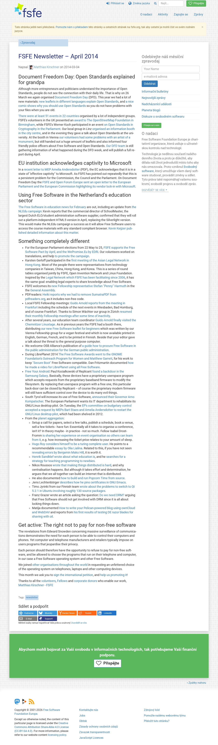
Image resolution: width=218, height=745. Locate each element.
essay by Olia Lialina (68, 448)
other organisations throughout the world (60, 564)
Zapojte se (181, 14)
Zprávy (198, 14)
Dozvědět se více (79, 623)
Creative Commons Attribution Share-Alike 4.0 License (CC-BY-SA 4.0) (41, 727)
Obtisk (83, 721)
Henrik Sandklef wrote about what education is (63, 456)
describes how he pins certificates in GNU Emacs (93, 482)
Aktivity (163, 14)
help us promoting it (113, 575)
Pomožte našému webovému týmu (165, 715)
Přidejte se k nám (151, 125)
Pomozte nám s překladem (72, 27)
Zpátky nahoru (197, 682)
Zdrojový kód (152, 710)
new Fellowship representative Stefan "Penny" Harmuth (89, 286)
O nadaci (146, 14)
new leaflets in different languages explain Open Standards (79, 101)
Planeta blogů (151, 110)
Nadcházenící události (157, 104)
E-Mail (29, 619)
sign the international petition (73, 575)
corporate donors (85, 581)
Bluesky (48, 613)
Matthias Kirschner (46, 67)
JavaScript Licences (91, 737)
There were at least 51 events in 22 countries (48, 116)
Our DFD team (115, 146)
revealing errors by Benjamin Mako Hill (58, 452)
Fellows (62, 581)
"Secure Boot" (42, 363)
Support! (49, 619)
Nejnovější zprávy (154, 98)
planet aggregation (51, 418)
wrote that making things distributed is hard (82, 465)
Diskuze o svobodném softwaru (163, 116)
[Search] (155, 3)
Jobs (82, 715)
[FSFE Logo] (28, 10)
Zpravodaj (28, 42)
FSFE (49, 585)
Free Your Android (37, 371)
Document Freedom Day (71, 97)
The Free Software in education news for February (52, 207)
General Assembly (42, 290)
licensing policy (57, 735)
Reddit (88, 613)
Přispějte (198, 3)
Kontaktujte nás (88, 710)
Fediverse (29, 613)
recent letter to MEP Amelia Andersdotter (52, 169)
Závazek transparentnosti (94, 732)
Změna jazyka (140, 3)
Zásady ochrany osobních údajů (98, 726)
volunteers (48, 581)
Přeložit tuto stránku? (156, 721)
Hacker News (68, 613)
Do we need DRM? (111, 495)
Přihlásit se (116, 3)
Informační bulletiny (155, 91)
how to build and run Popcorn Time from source (93, 478)
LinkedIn (108, 613)
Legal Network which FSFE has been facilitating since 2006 (85, 277)
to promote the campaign (72, 256)
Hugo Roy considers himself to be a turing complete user (70, 444)
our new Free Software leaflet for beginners (70, 328)
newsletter (32, 597)
